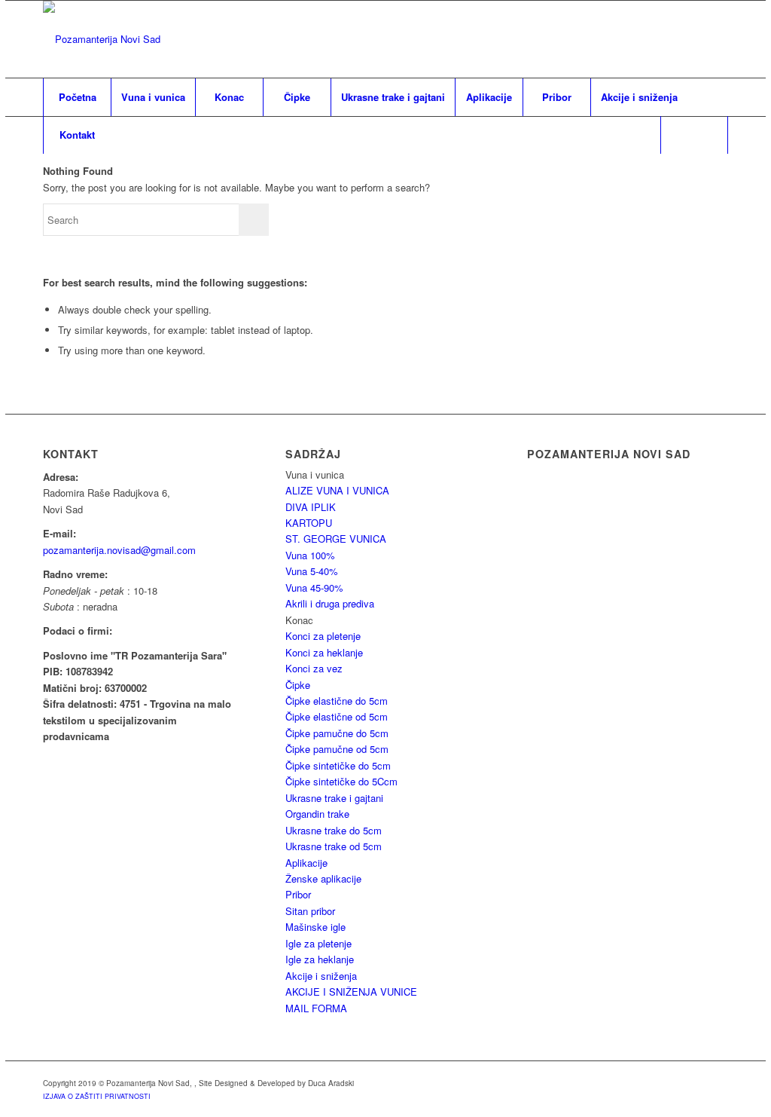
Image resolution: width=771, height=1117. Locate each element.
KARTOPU (308, 523)
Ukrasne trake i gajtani (334, 798)
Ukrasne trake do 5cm (333, 830)
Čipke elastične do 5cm (336, 700)
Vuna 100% (310, 555)
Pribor (298, 894)
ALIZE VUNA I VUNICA (337, 490)
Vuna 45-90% (314, 587)
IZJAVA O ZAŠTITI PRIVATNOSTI (97, 1096)
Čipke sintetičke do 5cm (338, 765)
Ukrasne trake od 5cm (333, 846)
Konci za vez (314, 668)
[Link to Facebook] (716, 39)
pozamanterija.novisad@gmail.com (119, 550)
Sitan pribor (310, 911)
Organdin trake (317, 813)
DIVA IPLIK (310, 507)
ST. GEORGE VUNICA (335, 538)
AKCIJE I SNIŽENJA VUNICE (351, 991)
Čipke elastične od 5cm (336, 716)
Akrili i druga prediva (329, 603)
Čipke (297, 685)
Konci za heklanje (324, 652)
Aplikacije (306, 862)
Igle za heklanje (319, 959)
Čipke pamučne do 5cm (337, 733)
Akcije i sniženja (321, 976)
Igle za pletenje (318, 943)
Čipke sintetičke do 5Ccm (341, 781)
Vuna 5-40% (311, 571)
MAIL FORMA (316, 1008)
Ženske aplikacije (323, 878)
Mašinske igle (315, 927)
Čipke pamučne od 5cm (337, 749)
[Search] (694, 135)
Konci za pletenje (323, 636)
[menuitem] (77, 97)
